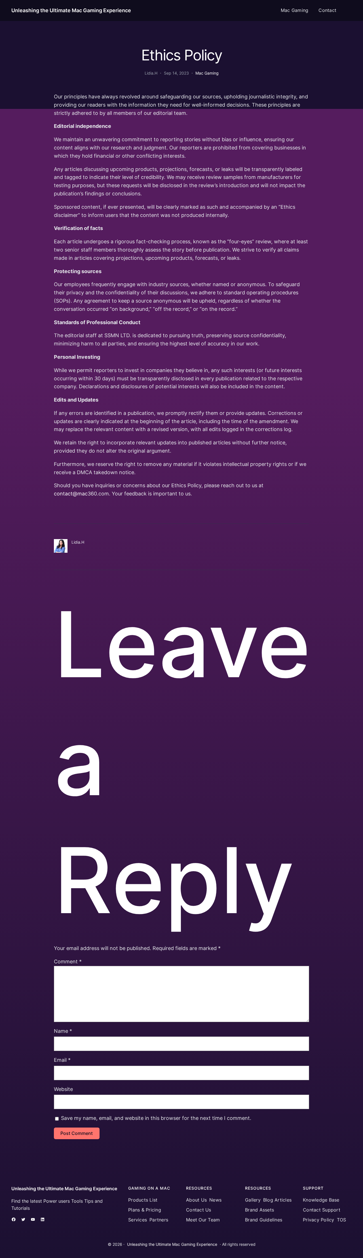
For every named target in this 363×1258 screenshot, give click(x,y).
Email (62, 1060)
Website (63, 1089)
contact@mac (71, 494)
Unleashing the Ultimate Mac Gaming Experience (71, 10)
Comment (68, 961)
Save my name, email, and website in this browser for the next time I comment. (156, 1118)
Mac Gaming (207, 73)
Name (63, 1031)
